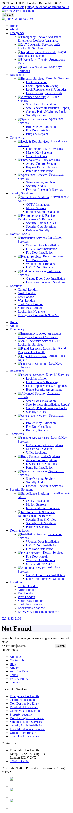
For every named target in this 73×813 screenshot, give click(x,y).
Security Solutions (21, 193)
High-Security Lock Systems (44, 148)
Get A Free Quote (13, 7)
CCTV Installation (38, 204)
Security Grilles (36, 115)
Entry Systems (50, 159)
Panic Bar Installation (39, 171)
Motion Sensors (36, 208)
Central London (28, 289)
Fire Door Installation (39, 252)
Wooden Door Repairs (40, 263)
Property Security (21, 714)
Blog (13, 664)
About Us (16, 656)
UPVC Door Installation (41, 249)
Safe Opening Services (40, 182)
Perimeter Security (37, 230)
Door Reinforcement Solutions (45, 282)
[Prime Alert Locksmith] (18, 10)
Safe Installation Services (26, 721)
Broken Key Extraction (41, 126)
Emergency (17, 33)
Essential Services (57, 78)
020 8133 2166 (11, 618)
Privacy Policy (19, 678)
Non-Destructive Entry (24, 703)
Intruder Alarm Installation (43, 211)
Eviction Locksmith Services (44, 189)
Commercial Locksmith (25, 710)
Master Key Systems (39, 152)
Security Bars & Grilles (41, 223)
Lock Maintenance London (27, 729)
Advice (14, 667)
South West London (30, 304)
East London (26, 297)
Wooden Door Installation (42, 245)
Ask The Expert (20, 671)
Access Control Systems (41, 163)
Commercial (17, 137)
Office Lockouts (36, 156)
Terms (14, 675)
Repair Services (52, 256)
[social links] (15, 786)
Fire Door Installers (38, 130)
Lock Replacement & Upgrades (46, 89)
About (14, 29)
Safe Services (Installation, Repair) (48, 108)
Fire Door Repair (37, 260)
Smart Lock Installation (41, 104)
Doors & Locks (20, 234)
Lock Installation (36, 82)
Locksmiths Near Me (31, 311)
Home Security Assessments (44, 93)
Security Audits (36, 186)
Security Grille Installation (26, 725)
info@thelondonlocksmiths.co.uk (48, 7)
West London (26, 300)
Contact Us (17, 660)
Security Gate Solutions (41, 226)
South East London (30, 308)
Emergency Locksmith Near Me (38, 315)
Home (14, 25)
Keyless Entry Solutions (41, 167)
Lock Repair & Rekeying (42, 86)
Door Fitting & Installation (27, 718)
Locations (16, 286)
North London (27, 293)
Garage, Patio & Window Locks (46, 111)
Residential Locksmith (24, 707)
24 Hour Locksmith (22, 699)
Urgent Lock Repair (22, 732)
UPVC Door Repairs (39, 267)
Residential (17, 74)
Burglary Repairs (37, 134)
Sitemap (15, 682)
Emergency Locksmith (24, 696)
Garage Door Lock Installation (45, 278)
